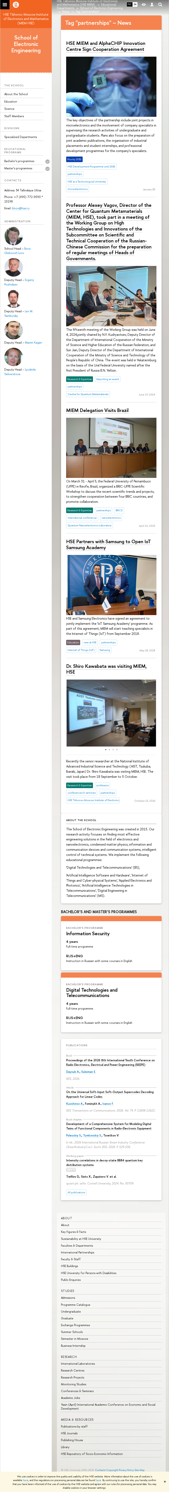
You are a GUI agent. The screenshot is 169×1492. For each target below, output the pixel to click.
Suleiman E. (88, 1072)
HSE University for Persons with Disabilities (88, 1273)
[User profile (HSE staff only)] (152, 4)
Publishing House (72, 1440)
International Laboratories (78, 1364)
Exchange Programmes (75, 1325)
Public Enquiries (71, 1280)
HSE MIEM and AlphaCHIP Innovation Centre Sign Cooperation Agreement (105, 46)
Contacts (100, 1470)
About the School (16, 94)
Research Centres (72, 1370)
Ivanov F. (108, 1104)
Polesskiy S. (73, 1135)
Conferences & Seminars (77, 1391)
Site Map (139, 1470)
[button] (64, 713)
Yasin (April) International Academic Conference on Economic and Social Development (108, 1406)
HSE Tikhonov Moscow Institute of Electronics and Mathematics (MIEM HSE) (26, 18)
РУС (130, 4)
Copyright (112, 1470)
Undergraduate (71, 1311)
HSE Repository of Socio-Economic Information (92, 1454)
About (66, 1218)
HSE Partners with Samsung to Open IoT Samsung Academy (108, 544)
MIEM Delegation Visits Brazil (97, 410)
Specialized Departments (20, 137)
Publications (77, 1045)
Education (10, 101)
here (25, 1480)
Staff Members (14, 116)
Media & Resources (77, 1420)
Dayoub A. (73, 1072)
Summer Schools (72, 1332)
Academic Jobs (70, 1398)
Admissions (68, 1298)
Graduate (67, 1318)
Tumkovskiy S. (92, 1135)
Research (69, 1357)
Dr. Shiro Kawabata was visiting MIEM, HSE (106, 669)
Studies (67, 1291)
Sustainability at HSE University (81, 1239)
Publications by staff (74, 1426)
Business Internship (73, 1346)
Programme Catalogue (75, 1305)
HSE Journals (69, 1433)
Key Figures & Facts (73, 1232)
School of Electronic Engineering (26, 44)
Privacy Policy (126, 1470)
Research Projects (72, 1377)
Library (65, 1447)
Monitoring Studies (73, 1384)
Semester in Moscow (74, 1339)
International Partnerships (77, 1252)
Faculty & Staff (71, 1259)
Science (9, 109)
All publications (76, 1192)
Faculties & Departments (77, 1245)
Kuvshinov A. (74, 1104)
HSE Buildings (69, 1266)
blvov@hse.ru (20, 208)
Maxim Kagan (33, 342)
